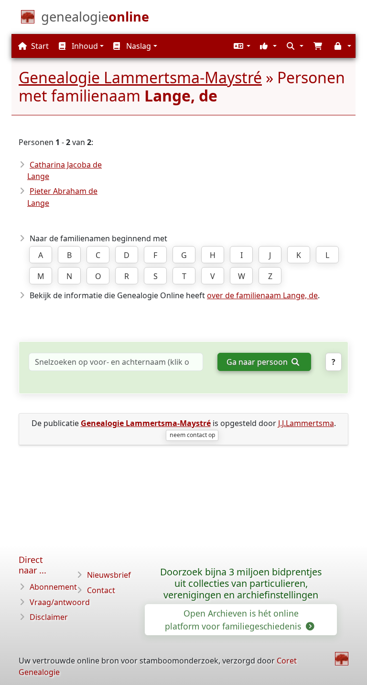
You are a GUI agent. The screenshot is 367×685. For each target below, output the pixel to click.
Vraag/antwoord (60, 602)
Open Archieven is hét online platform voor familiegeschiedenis (234, 619)
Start (39, 46)
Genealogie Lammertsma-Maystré (140, 77)
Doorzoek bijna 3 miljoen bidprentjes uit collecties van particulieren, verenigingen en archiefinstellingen (241, 583)
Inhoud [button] (84, 46)
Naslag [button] (137, 46)
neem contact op (192, 435)
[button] (240, 45)
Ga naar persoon (258, 362)
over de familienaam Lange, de (262, 295)
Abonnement (53, 587)
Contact (101, 590)
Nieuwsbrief (109, 575)
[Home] (341, 658)
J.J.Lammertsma (306, 423)
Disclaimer (49, 617)
